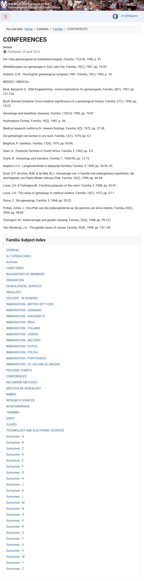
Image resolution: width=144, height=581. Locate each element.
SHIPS (10, 418)
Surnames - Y (15, 562)
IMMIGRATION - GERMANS (24, 310)
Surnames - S (15, 532)
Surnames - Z (15, 568)
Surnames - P (15, 520)
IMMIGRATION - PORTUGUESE (26, 358)
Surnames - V (15, 550)
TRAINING (13, 412)
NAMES (11, 394)
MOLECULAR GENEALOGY (23, 388)
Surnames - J (15, 484)
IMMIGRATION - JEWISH (22, 334)
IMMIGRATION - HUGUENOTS (25, 316)
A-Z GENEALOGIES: (19, 256)
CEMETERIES (15, 268)
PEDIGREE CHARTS (19, 370)
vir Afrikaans (129, 16)
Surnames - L (15, 496)
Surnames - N (15, 508)
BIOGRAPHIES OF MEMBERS (25, 274)
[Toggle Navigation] (6, 16)
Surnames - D (15, 454)
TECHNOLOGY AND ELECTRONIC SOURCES (35, 430)
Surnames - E (15, 460)
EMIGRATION (15, 280)
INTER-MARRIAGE (18, 406)
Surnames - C (15, 448)
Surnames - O (15, 514)
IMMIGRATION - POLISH (22, 352)
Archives (11, 262)
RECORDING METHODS (22, 382)
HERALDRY (13, 292)
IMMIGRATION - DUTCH (21, 346)
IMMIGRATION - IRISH (20, 322)
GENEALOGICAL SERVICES (24, 286)
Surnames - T (15, 538)
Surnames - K (15, 490)
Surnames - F (15, 466)
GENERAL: (13, 250)
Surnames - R (15, 526)
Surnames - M (15, 502)
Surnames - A (15, 436)
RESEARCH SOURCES (20, 400)
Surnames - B (15, 442)
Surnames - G (15, 472)
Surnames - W (15, 556)
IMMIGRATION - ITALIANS (23, 328)
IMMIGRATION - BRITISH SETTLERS (30, 304)
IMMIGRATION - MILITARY (23, 340)
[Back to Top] (137, 574)
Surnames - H (15, 478)
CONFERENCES (16, 376)
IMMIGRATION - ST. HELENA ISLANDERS (33, 364)
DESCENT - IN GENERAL (22, 298)
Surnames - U (15, 544)
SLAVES (11, 424)
